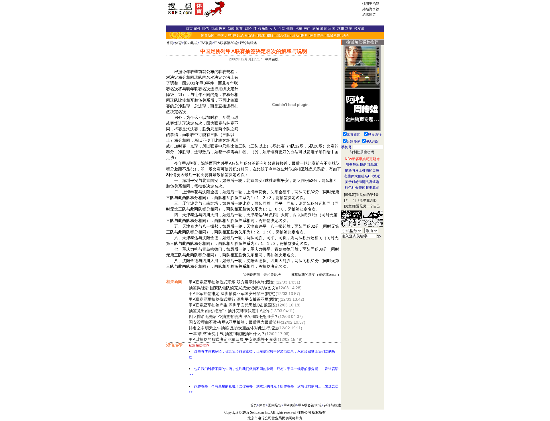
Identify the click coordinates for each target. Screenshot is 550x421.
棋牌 (270, 36)
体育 (178, 43)
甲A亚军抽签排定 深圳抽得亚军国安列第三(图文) (232, 293)
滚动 (295, 36)
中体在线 (271, 59)
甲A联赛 (206, 43)
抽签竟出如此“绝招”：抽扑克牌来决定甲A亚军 (229, 310)
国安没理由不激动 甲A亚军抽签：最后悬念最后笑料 (235, 322)
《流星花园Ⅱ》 (367, 200)
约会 (345, 36)
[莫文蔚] (350, 206)
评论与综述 (248, 43)
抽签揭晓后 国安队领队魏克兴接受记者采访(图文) (233, 288)
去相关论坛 (272, 275)
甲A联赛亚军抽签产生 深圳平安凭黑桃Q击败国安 (232, 305)
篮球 (261, 36)
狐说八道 (333, 36)
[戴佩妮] (350, 195)
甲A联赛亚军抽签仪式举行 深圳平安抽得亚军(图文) (234, 299)
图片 (304, 36)
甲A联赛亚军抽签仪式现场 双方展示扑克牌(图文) (232, 282)
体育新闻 (208, 36)
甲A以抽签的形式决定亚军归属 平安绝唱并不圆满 (233, 339)
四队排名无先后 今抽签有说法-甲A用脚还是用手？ (233, 316)
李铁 (375, 9)
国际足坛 (240, 36)
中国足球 (224, 36)
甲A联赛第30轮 (226, 43)
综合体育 (283, 36)
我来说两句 (251, 275)
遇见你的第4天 (367, 195)
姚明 (365, 4)
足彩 (252, 36)
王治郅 (374, 4)
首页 (169, 43)
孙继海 (367, 9)
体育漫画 (317, 36)
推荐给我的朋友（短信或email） (316, 275)
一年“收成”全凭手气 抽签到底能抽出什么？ (227, 333)
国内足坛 (191, 43)
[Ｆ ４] (350, 200)
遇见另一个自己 (368, 206)
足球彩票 (369, 15)
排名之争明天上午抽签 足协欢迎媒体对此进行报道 (233, 328)
